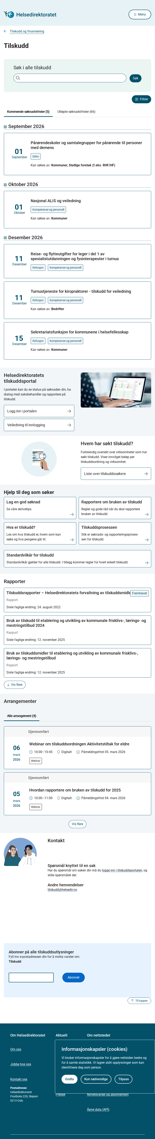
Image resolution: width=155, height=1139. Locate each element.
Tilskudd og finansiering (27, 31)
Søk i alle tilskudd (32, 67)
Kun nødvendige (96, 1079)
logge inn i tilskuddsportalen (122, 870)
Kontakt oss (18, 1079)
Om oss (15, 1049)
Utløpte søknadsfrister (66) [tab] (76, 112)
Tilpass (123, 1079)
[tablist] (77, 112)
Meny (142, 14)
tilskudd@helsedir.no (62, 890)
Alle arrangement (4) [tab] (21, 716)
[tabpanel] (77, 241)
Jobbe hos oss (20, 1064)
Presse (60, 1094)
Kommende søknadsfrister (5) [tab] (28, 112)
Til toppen (141, 1000)
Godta (69, 1079)
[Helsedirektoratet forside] (33, 14)
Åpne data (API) (98, 1109)
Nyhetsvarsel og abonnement (108, 1094)
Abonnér (74, 977)
